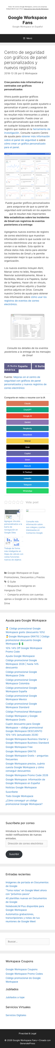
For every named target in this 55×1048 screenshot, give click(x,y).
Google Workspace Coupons (22, 969)
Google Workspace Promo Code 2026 (27, 775)
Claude (27, 403)
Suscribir (14, 854)
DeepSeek (27, 435)
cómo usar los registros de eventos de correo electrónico (25, 301)
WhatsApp (27, 491)
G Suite (11, 581)
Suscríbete (12, 791)
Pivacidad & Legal (27, 1033)
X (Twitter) (27, 472)
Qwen (27, 460)
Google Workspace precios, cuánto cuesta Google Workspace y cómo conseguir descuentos (25, 767)
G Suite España (18, 366)
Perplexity (27, 428)
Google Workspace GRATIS (21, 751)
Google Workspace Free (19, 747)
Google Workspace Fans (27, 20)
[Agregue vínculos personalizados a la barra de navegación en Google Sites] (13, 514)
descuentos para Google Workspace (36, 9)
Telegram (28, 484)
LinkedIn (27, 478)
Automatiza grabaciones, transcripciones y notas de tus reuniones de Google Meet (23, 918)
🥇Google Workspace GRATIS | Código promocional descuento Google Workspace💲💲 (27, 640)
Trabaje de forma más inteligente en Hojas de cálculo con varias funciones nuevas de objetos (13, 554)
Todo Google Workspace (19, 796)
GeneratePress (27, 1043)
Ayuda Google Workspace (20, 656)
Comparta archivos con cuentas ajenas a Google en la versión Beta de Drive (25, 599)
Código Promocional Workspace (23, 711)
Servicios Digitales (16, 1015)
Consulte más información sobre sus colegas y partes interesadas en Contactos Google (35, 527)
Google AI (27, 416)
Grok (27, 447)
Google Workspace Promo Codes (24, 973)
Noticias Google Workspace (21, 787)
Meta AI (27, 466)
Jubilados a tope (15, 997)
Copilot (27, 453)
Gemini (28, 422)
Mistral (27, 441)
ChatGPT (27, 410)
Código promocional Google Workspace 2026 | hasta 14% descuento (22, 664)
